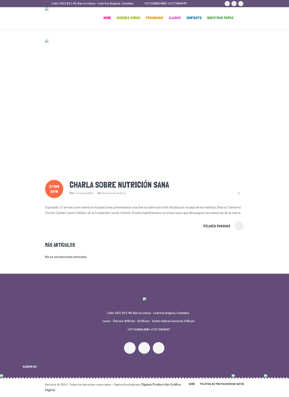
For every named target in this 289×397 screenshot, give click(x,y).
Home (192, 384)
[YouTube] (240, 3)
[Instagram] (227, 3)
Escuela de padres (114, 193)
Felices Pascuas (216, 226)
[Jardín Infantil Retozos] (144, 300)
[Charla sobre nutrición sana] (144, 105)
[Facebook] (234, 3)
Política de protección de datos (222, 384)
